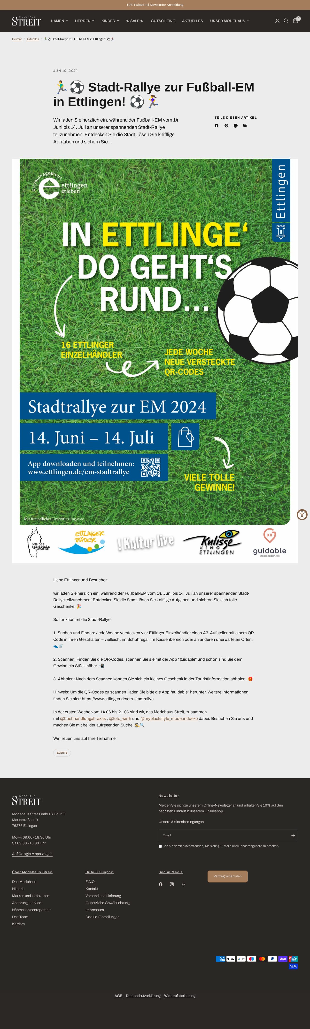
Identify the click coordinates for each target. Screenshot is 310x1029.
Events (62, 752)
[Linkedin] (186, 884)
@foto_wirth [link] (120, 718)
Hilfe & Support (99, 872)
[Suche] (286, 21)
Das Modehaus (24, 882)
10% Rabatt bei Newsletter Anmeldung (155, 5)
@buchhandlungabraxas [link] (83, 718)
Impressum (94, 910)
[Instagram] (175, 884)
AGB (118, 996)
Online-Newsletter (217, 805)
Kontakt (91, 889)
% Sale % (135, 21)
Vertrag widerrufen (228, 876)
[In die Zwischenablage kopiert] (246, 126)
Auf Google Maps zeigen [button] (32, 854)
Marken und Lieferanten (30, 896)
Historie (18, 889)
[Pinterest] (227, 126)
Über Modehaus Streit (32, 872)
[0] (294, 21)
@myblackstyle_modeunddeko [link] (169, 718)
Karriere (18, 924)
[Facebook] (217, 126)
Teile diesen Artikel (236, 117)
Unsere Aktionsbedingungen (181, 822)
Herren (83, 21)
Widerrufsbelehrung (179, 996)
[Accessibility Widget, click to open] (302, 514)
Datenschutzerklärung (143, 996)
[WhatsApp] (237, 126)
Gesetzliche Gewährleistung (107, 903)
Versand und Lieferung (103, 896)
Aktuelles (192, 21)
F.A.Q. (90, 882)
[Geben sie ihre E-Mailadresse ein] (293, 835)
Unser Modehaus (227, 21)
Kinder (108, 21)
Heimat (17, 39)
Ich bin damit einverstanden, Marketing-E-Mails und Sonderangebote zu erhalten (221, 846)
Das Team (20, 917)
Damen (57, 21)
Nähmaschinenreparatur (31, 910)
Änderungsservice (26, 903)
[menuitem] (59, 21)
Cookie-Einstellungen (102, 917)
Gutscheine (163, 21)
